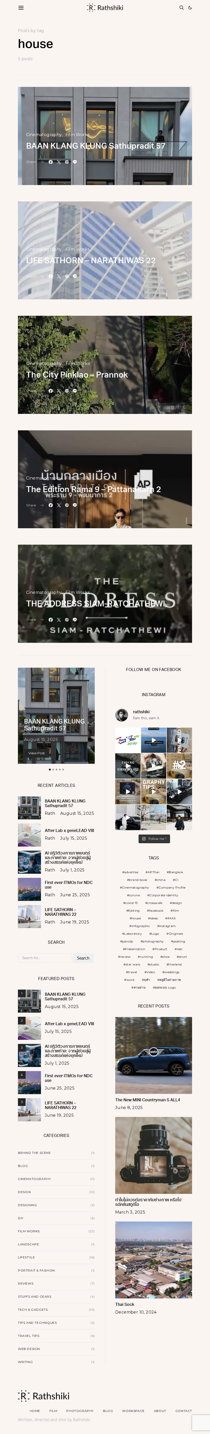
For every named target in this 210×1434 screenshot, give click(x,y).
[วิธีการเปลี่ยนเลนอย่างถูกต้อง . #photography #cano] (179, 766)
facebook (156, 910)
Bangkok (176, 872)
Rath (50, 813)
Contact (183, 1411)
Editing (134, 910)
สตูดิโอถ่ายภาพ (170, 980)
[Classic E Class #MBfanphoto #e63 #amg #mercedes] (128, 817)
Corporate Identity (163, 895)
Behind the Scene (34, 1153)
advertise (131, 872)
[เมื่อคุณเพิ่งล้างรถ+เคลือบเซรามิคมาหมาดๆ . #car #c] (179, 792)
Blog (23, 1166)
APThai (153, 872)
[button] (190, 8)
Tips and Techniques (37, 1323)
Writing (25, 1362)
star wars (133, 964)
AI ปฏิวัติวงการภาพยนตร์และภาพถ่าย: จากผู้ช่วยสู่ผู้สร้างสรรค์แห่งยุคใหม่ (68, 858)
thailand (175, 964)
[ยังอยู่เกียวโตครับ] (179, 817)
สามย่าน (139, 987)
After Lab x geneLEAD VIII (69, 831)
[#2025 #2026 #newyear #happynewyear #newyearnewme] (153, 740)
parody (127, 941)
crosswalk (155, 903)
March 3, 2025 (130, 1212)
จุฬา (147, 980)
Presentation (135, 949)
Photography (80, 1411)
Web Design (29, 1349)
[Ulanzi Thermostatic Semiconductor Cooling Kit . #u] (128, 792)
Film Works (77, 134)
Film (53, 1411)
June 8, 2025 (129, 1107)
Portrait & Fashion (36, 1270)
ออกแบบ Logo (165, 987)
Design (24, 1192)
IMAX (171, 918)
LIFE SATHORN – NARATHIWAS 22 (91, 261)
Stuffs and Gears (34, 1296)
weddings (171, 972)
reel (180, 949)
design (177, 903)
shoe (166, 957)
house (136, 918)
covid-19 (131, 903)
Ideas (154, 918)
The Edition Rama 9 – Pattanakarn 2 (93, 490)
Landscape (28, 1244)
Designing (27, 1205)
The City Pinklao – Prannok (77, 375)
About (160, 1411)
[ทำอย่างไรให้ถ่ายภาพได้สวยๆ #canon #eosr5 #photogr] (153, 792)
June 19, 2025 (74, 922)
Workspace (133, 1411)
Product (161, 949)
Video (150, 972)
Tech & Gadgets (33, 1309)
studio (154, 964)
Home (35, 1411)
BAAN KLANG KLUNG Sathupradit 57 (96, 147)
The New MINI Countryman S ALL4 (147, 1100)
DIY (21, 1218)
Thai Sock (124, 1305)
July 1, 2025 (72, 870)
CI (176, 880)
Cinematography (44, 134)
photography (153, 941)
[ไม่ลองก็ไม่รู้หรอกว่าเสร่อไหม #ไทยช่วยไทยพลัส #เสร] (128, 740)
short (183, 957)
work (131, 980)
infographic (141, 926)
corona (134, 895)
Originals (176, 933)
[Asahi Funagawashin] (153, 817)
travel (132, 972)
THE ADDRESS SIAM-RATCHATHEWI (95, 604)
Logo (155, 933)
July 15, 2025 (73, 838)
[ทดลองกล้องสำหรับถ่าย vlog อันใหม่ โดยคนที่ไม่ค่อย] (179, 740)
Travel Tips (28, 1336)
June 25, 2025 (75, 894)
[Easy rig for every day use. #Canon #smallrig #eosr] (128, 766)
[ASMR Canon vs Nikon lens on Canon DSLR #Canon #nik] (153, 766)
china (161, 880)
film (176, 910)
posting (179, 941)
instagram (167, 926)
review (125, 957)
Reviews (25, 1283)
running (146, 957)
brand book (138, 880)
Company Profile (172, 887)
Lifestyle (26, 1257)
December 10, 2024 (136, 1312)
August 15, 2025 (41, 739)
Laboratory (133, 933)
